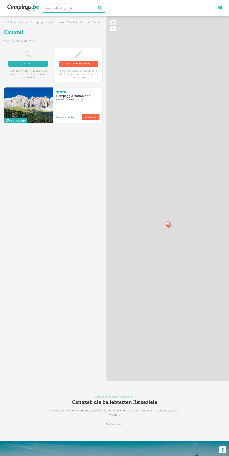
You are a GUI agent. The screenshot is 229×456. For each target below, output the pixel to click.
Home (23, 22)
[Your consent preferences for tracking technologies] (222, 449)
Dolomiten (114, 424)
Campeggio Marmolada (73, 96)
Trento (97, 22)
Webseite (90, 117)
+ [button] (113, 22)
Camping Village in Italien (47, 22)
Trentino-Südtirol (78, 22)
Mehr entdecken (65, 117)
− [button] (113, 28)
